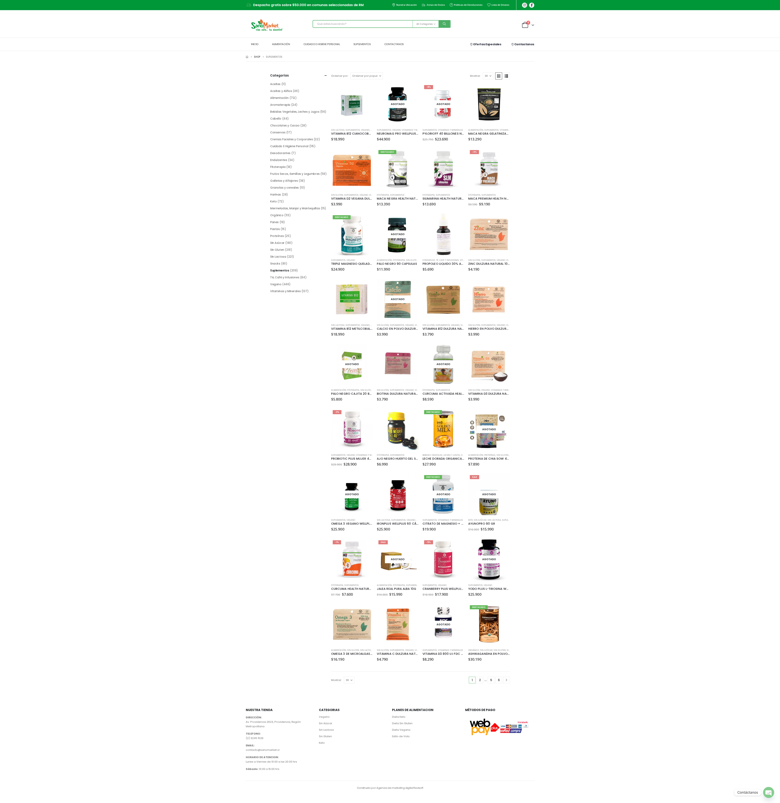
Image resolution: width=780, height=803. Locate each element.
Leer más (411, 90)
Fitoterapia (383, 195)
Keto (470, 520)
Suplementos (353, 130)
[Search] (444, 24)
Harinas (275, 194)
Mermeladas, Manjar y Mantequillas (295, 208)
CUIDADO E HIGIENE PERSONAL (321, 44)
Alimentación (475, 130)
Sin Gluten (337, 195)
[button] (498, 75)
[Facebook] (531, 5)
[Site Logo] (266, 25)
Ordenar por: (339, 76)
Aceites (275, 84)
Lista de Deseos (500, 4)
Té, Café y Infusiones (447, 260)
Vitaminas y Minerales (414, 130)
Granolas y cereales (284, 188)
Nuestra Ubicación (406, 4)
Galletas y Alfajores (284, 181)
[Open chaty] (768, 792)
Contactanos (524, 44)
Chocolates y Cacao (284, 125)
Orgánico (473, 650)
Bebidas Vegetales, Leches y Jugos (441, 455)
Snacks (275, 264)
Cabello (275, 119)
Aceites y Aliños (281, 91)
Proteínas (489, 455)
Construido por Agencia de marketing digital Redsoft (390, 788)
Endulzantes (278, 160)
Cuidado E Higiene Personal (289, 146)
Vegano (365, 130)
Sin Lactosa (337, 130)
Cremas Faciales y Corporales (291, 139)
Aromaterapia (280, 105)
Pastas (275, 229)
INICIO (255, 44)
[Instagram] (524, 5)
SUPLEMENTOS (362, 44)
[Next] (506, 680)
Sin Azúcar (480, 520)
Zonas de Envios (436, 4)
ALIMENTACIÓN (281, 44)
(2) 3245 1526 (254, 738)
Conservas (428, 260)
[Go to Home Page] (247, 57)
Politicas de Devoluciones (468, 4)
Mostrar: (475, 76)
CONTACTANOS (394, 44)
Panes (274, 222)
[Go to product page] (352, 104)
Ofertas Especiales (486, 44)
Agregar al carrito (366, 90)
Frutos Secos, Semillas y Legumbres (295, 174)
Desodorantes (280, 153)
